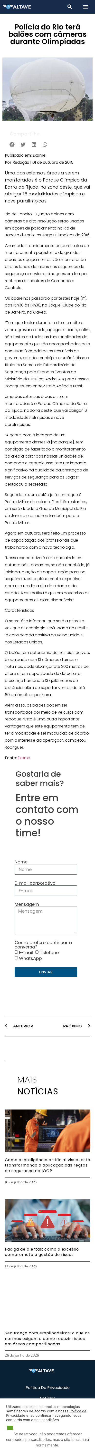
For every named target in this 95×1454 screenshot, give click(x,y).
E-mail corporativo (35, 883)
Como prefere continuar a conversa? (43, 944)
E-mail (26, 952)
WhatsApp (30, 958)
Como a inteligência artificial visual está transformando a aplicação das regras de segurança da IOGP (47, 1165)
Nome (21, 862)
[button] (70, 6)
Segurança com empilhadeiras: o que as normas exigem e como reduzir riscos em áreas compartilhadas (47, 1338)
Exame (24, 758)
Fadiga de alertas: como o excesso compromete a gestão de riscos (42, 1251)
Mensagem (27, 904)
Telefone (49, 952)
